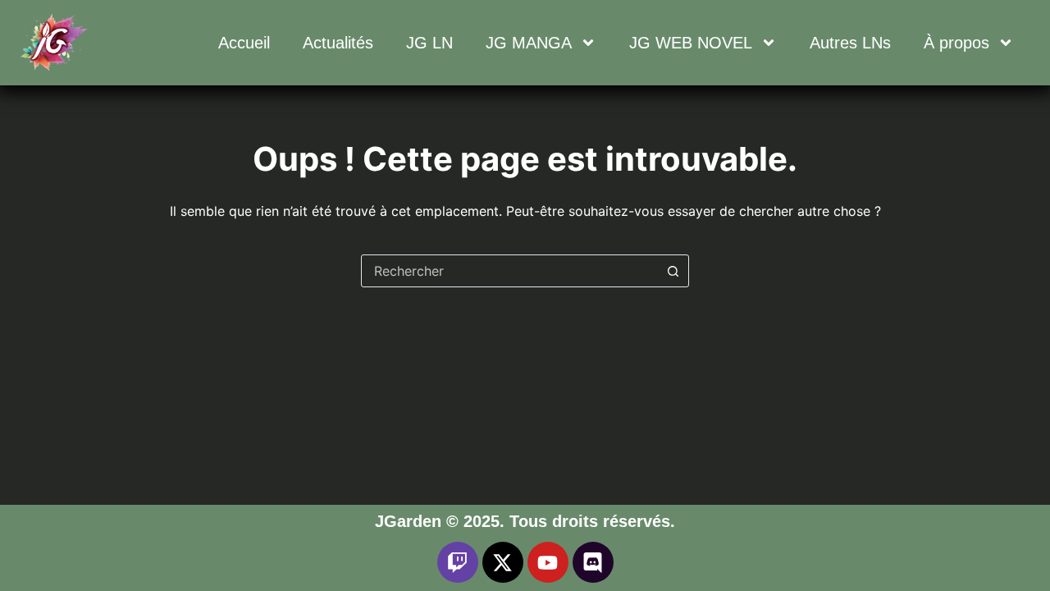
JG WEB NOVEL (690, 43)
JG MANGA (529, 43)
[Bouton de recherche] (672, 270)
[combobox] (509, 270)
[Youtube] (547, 562)
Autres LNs (850, 43)
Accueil (244, 43)
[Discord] (593, 562)
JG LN (429, 43)
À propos (956, 43)
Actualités (338, 43)
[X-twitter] (502, 562)
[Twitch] (457, 562)
